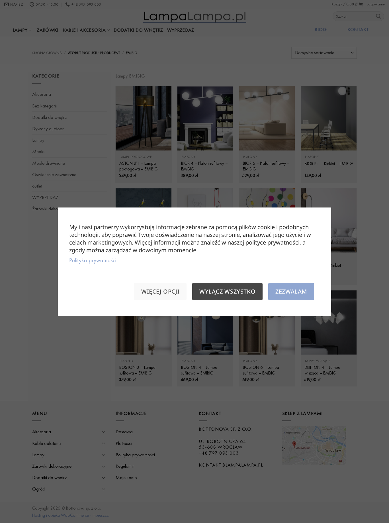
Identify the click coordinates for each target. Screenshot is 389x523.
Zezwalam (291, 291)
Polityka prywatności (92, 260)
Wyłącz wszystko (227, 291)
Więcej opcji (160, 291)
